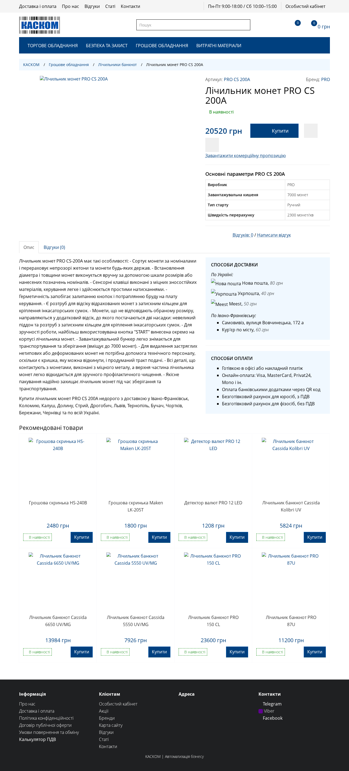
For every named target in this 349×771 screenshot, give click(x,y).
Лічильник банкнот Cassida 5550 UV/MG (135, 620)
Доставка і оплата (37, 6)
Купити (280, 130)
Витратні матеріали (218, 46)
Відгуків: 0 (243, 235)
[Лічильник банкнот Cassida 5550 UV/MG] (135, 581)
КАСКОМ (31, 64)
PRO (325, 79)
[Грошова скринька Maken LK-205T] (135, 467)
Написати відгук (274, 235)
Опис (28, 247)
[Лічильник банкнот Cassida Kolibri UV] (291, 467)
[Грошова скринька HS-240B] (58, 467)
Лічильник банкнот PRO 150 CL (213, 620)
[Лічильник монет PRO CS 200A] (108, 144)
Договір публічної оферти (45, 725)
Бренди (107, 718)
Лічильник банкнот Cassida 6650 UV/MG (58, 620)
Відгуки (92, 6)
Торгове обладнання (53, 46)
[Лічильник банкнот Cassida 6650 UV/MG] (58, 581)
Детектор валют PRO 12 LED (213, 503)
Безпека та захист (107, 46)
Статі (110, 6)
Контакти (130, 6)
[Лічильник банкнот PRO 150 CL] (213, 581)
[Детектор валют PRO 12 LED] (213, 467)
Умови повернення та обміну (49, 732)
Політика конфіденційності (46, 718)
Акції (104, 711)
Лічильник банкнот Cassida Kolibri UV (291, 506)
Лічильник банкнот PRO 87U (291, 620)
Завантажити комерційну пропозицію (245, 156)
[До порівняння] (212, 145)
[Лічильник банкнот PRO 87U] (291, 581)
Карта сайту (110, 725)
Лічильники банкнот (117, 64)
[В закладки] (311, 131)
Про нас (70, 6)
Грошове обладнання (162, 46)
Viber (268, 711)
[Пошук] (245, 24)
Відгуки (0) (54, 247)
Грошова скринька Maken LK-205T (136, 506)
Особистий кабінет (305, 6)
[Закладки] (292, 24)
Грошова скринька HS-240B (58, 503)
